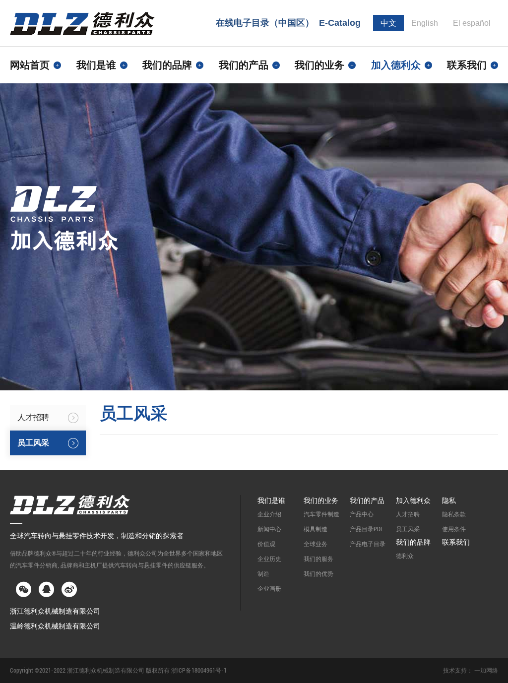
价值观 (266, 544)
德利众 (405, 556)
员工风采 (408, 529)
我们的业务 (321, 500)
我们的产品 (367, 500)
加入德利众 (413, 500)
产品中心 (362, 514)
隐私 (449, 500)
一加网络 (486, 670)
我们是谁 (271, 500)
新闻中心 (269, 529)
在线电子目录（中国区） (265, 23)
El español (472, 23)
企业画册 (269, 588)
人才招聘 (408, 514)
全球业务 (315, 544)
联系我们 (467, 65)
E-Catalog (340, 23)
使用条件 (454, 529)
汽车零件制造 (321, 514)
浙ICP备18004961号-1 (199, 670)
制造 (263, 573)
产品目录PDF (366, 529)
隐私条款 (454, 514)
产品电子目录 (367, 544)
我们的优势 (318, 573)
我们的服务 (318, 559)
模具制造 (315, 529)
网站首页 (30, 65)
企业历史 (269, 559)
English (424, 23)
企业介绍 (269, 514)
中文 (388, 23)
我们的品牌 (413, 542)
